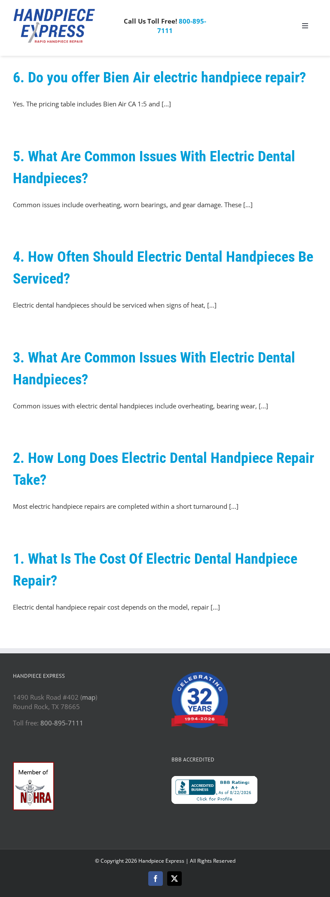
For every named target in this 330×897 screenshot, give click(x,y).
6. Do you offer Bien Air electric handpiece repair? (159, 77)
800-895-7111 (61, 723)
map (88, 697)
